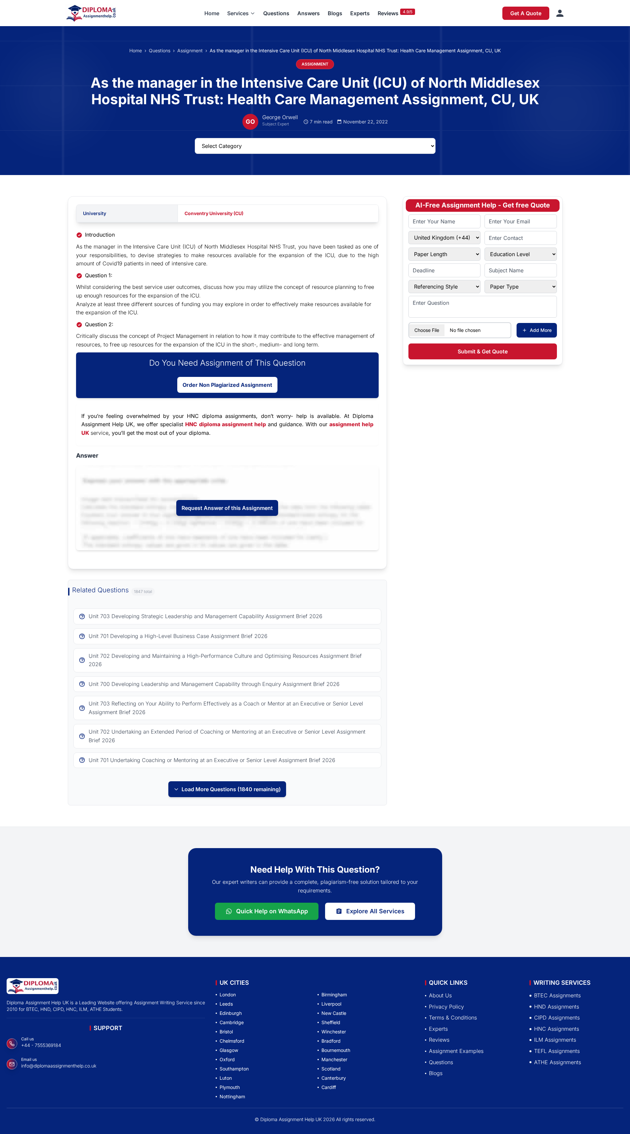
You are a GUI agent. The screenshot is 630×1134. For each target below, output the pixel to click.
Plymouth (230, 1087)
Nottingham (232, 1096)
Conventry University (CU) (214, 213)
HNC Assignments (556, 1028)
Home (211, 13)
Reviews (388, 13)
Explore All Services (375, 911)
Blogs (335, 13)
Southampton (234, 1068)
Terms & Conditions (453, 1017)
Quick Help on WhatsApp (272, 911)
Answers (308, 13)
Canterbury (333, 1078)
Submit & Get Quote (483, 351)
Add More (541, 330)
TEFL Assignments (557, 1051)
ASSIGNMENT (315, 64)
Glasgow (229, 1050)
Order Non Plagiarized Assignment (227, 385)
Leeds (226, 1004)
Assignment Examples (456, 1051)
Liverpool (331, 1004)
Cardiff (328, 1087)
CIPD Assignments (557, 1017)
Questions (276, 13)
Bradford (331, 1041)
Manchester (334, 1059)
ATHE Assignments (557, 1062)
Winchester (333, 1031)
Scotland (331, 1068)
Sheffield (330, 1022)
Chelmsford (232, 1041)
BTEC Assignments (557, 995)
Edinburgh (231, 1013)
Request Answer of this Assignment (227, 508)
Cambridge (232, 1022)
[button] (241, 13)
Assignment (190, 50)
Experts (360, 13)
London (228, 994)
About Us (440, 995)
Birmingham (334, 994)
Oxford (227, 1059)
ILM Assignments (555, 1040)
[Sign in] (560, 13)
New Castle (333, 1013)
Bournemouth (335, 1050)
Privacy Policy (446, 1006)
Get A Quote (525, 13)
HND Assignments (556, 1006)
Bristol (226, 1031)
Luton (226, 1078)
